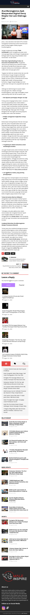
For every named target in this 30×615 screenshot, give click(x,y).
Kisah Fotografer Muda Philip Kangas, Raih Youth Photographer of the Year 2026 (13, 311)
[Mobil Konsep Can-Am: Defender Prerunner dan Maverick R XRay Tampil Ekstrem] (5, 533)
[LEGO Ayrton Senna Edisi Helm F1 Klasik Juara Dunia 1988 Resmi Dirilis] (5, 542)
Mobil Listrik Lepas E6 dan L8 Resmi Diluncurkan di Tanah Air (18, 490)
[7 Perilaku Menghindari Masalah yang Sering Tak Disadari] (5, 453)
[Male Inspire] (15, 4)
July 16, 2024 (6, 21)
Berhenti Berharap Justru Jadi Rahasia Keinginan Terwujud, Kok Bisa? (18, 459)
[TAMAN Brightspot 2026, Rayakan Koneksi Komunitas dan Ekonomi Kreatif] (5, 483)
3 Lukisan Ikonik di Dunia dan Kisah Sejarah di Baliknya (13, 296)
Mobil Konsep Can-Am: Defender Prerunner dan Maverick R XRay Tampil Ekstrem (18, 531)
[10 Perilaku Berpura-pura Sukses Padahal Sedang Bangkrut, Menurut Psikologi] (5, 434)
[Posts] (6, 363)
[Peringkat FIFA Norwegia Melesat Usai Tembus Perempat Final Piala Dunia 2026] (5, 523)
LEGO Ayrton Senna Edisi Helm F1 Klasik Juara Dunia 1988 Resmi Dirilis (18, 540)
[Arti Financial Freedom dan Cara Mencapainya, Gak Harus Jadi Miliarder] (5, 443)
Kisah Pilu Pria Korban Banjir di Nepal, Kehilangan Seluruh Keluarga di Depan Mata (18, 423)
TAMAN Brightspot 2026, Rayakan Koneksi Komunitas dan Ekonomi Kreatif (18, 482)
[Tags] (15, 363)
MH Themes (24, 613)
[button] (28, 6)
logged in (10, 280)
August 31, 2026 (8, 300)
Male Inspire (14, 21)
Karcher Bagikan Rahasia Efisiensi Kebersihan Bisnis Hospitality (16, 499)
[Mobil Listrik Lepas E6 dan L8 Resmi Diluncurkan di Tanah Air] (5, 493)
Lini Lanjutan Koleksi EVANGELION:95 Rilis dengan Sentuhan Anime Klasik (15, 355)
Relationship (6, 418)
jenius (7, 253)
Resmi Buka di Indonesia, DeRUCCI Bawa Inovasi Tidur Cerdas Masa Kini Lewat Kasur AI (18, 508)
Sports (4, 516)
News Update (6, 467)
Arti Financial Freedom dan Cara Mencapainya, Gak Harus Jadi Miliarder (18, 442)
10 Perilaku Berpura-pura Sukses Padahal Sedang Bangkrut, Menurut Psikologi (18, 432)
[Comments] (23, 363)
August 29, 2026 (8, 343)
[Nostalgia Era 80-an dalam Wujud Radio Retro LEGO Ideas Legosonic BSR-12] (5, 559)
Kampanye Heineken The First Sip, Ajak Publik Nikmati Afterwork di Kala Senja (14, 340)
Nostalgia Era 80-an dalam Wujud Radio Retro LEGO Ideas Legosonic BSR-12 (18, 558)
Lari (13, 253)
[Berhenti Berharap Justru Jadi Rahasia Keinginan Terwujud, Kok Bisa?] (5, 461)
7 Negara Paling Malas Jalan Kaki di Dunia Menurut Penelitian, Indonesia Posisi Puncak (14, 410)
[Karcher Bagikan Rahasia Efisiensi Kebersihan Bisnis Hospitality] (5, 501)
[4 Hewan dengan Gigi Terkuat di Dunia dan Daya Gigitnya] (5, 551)
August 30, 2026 (8, 314)
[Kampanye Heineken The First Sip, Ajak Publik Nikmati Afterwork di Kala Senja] (5, 474)
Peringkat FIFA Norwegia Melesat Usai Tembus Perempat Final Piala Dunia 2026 (14, 326)
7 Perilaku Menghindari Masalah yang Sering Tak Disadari (18, 450)
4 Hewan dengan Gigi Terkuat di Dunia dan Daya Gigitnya (18, 549)
